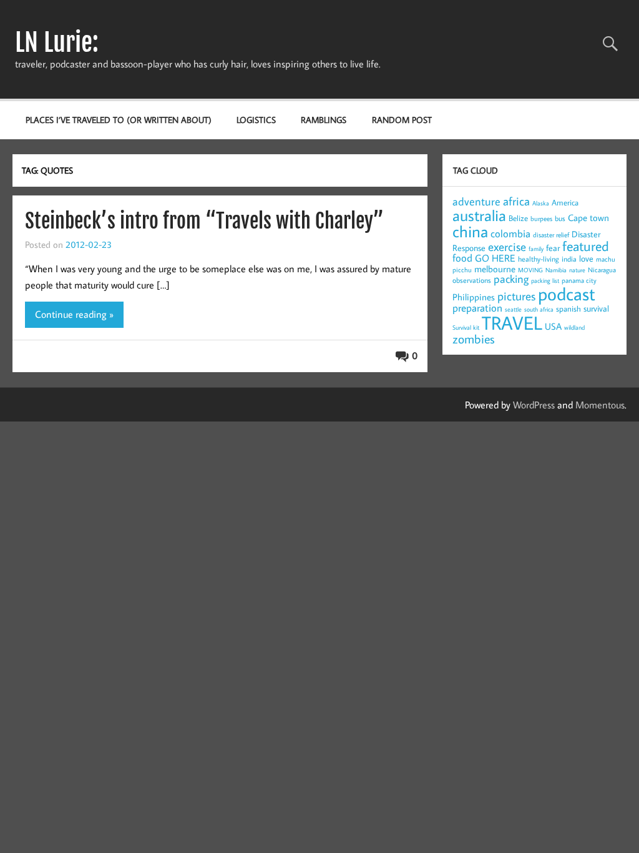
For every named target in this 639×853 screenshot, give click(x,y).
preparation (477, 308)
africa (516, 201)
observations (471, 280)
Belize (518, 218)
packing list (545, 281)
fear (553, 248)
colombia (510, 233)
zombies (473, 338)
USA (553, 326)
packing (511, 279)
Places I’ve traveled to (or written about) (119, 120)
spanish (568, 308)
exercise (507, 246)
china (470, 231)
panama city (579, 280)
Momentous (600, 404)
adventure (476, 201)
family (536, 249)
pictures (516, 295)
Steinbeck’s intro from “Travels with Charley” (204, 221)
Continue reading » (74, 314)
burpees (541, 218)
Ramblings (323, 120)
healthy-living (538, 259)
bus (560, 218)
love (586, 258)
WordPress (534, 404)
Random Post (402, 120)
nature (577, 270)
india (569, 259)
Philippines (473, 297)
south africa (539, 309)
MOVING (530, 270)
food (462, 258)
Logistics (256, 120)
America (565, 202)
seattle (513, 309)
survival (596, 308)
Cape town (588, 218)
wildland (574, 327)
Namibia (556, 270)
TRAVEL (512, 322)
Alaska (540, 203)
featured (585, 246)
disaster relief (551, 234)
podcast (566, 293)
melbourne (494, 269)
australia (479, 215)
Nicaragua (602, 269)
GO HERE (495, 258)
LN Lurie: (57, 42)
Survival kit (465, 327)
